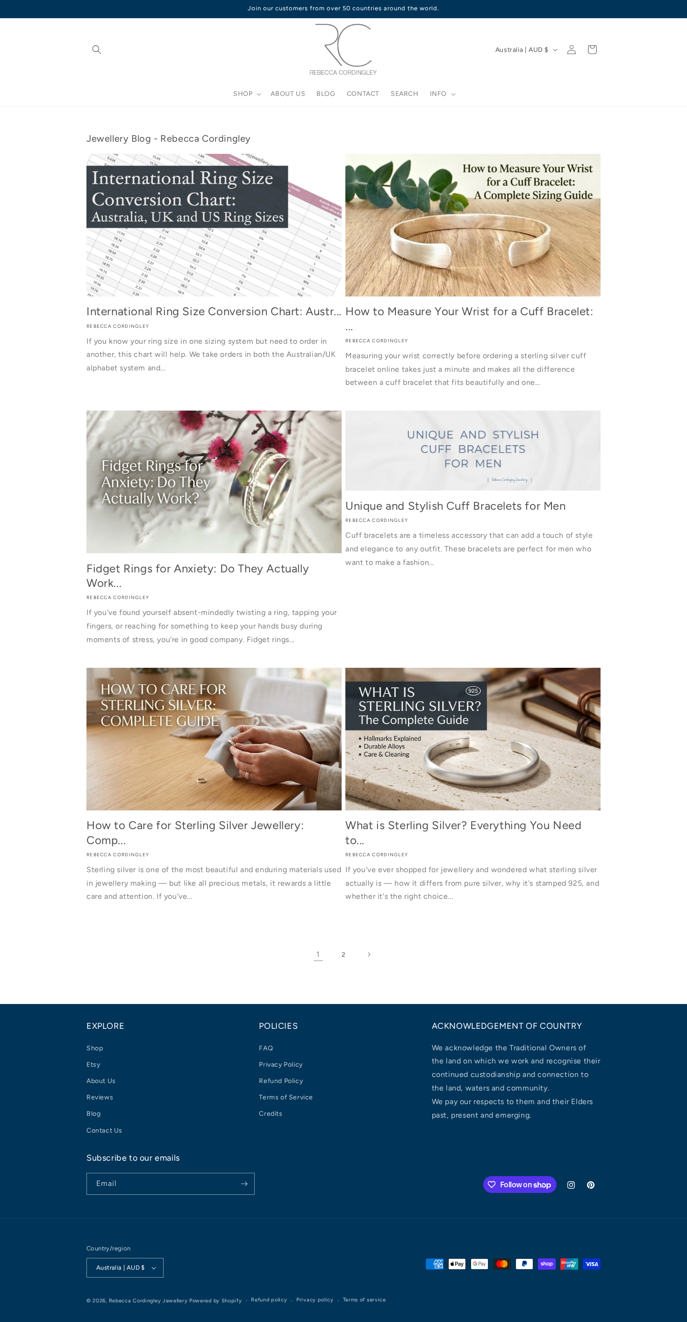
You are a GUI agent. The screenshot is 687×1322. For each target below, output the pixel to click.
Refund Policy (281, 1081)
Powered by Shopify (215, 1301)
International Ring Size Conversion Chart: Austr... (214, 311)
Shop (94, 1048)
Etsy (93, 1065)
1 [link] (318, 954)
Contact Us (104, 1130)
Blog (93, 1114)
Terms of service (364, 1300)
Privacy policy (315, 1300)
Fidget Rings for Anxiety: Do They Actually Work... (197, 576)
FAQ (266, 1048)
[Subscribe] (244, 1184)
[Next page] (368, 954)
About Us (101, 1081)
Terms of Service (286, 1097)
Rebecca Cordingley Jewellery (148, 1301)
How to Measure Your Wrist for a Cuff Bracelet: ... (469, 318)
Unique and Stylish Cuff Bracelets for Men (455, 506)
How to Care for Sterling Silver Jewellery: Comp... (195, 832)
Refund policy (269, 1300)
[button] (96, 49)
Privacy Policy (280, 1065)
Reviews (99, 1097)
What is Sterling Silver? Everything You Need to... (463, 832)
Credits (270, 1114)
